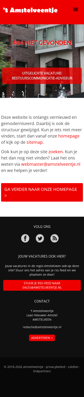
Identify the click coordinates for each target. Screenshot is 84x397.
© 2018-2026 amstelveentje (23, 367)
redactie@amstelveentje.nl (42, 327)
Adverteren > (42, 338)
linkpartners (42, 371)
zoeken (55, 151)
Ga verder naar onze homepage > (40, 192)
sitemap (34, 142)
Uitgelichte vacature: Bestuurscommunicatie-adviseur (42, 75)
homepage (68, 136)
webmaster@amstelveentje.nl (50, 164)
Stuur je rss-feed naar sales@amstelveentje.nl (42, 285)
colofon (73, 367)
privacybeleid (55, 367)
